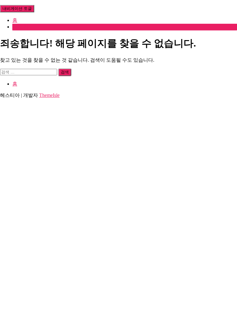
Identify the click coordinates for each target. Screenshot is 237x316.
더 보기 (20, 26)
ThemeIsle (49, 95)
